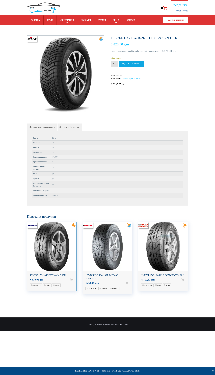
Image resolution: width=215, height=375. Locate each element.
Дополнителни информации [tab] (42, 127)
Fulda (159, 285)
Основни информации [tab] (69, 127)
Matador (104, 288)
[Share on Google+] (117, 84)
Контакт (131, 20)
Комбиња (138, 78)
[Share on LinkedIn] (123, 84)
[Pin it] (120, 84)
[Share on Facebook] (111, 84)
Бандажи (86, 20)
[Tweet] (114, 84)
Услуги (102, 20)
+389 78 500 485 (181, 11)
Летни (57, 285)
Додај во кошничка (131, 64)
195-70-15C (37, 285)
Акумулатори (67, 20)
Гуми (50, 20)
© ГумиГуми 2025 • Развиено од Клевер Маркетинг (107, 325)
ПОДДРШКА (180, 5)
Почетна (35, 20)
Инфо (116, 20)
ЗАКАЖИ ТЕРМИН (176, 20)
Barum (48, 285)
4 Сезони (124, 78)
